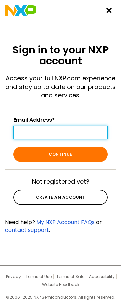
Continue (60, 154)
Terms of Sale (70, 276)
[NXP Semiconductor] (20, 10)
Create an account (60, 197)
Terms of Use (39, 276)
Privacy (13, 276)
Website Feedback (60, 284)
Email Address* (34, 120)
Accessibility (102, 276)
